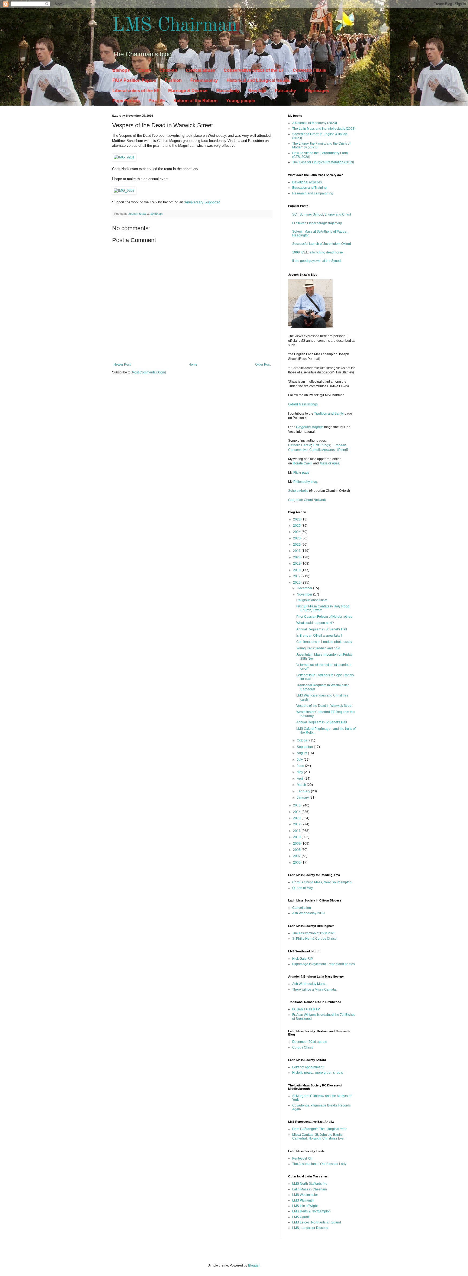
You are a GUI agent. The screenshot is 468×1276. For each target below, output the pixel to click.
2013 (297, 818)
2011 (297, 831)
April (300, 778)
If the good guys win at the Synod (316, 261)
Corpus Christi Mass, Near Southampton (322, 882)
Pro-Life (156, 100)
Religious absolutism (311, 600)
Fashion (173, 80)
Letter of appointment (307, 1067)
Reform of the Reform (195, 100)
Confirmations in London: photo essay (324, 642)
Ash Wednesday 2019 (308, 913)
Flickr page (301, 472)
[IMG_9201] (124, 157)
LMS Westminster (305, 1195)
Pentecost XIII (302, 1158)
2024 (297, 532)
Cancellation (301, 908)
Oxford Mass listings (303, 404)
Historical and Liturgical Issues (258, 80)
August (302, 753)
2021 (297, 551)
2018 (297, 570)
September (305, 747)
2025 (297, 526)
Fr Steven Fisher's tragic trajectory (317, 223)
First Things (321, 445)
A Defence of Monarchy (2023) (314, 123)
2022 (297, 544)
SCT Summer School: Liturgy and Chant (321, 214)
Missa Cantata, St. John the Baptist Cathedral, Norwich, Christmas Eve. (318, 1136)
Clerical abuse (200, 70)
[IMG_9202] (124, 190)
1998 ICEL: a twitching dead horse (317, 252)
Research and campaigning (312, 193)
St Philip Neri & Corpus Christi (314, 938)
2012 (297, 824)
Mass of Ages (329, 463)
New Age (257, 90)
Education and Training (309, 188)
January (303, 797)
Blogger (253, 1265)
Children (168, 70)
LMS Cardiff (301, 1217)
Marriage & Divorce (187, 90)
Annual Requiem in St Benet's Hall (321, 629)
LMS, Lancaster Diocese (310, 1228)
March (302, 785)
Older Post (263, 364)
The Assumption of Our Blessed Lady (319, 1164)
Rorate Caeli (302, 463)
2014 (297, 812)
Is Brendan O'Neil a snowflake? (319, 635)
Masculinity (227, 90)
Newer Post (122, 364)
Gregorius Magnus (309, 427)
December (305, 588)
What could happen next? (315, 623)
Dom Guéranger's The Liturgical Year (319, 1129)
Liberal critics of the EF (136, 90)
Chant (144, 70)
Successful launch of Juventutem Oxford (321, 244)
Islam (303, 80)
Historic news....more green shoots (317, 1073)
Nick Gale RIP (302, 959)
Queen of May (302, 888)
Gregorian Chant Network (307, 500)
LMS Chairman (174, 25)
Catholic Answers (322, 450)
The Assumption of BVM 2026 (314, 933)
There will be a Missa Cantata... (315, 989)
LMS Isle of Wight (305, 1206)
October (303, 740)
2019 (297, 563)
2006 (297, 862)
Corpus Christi (302, 1047)
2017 (297, 576)
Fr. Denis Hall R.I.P (306, 1009)
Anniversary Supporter (202, 202)
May (300, 772)
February (304, 791)
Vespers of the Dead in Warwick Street (324, 706)
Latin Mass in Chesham (309, 1189)
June (301, 766)
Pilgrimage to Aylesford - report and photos (323, 964)
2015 (297, 805)
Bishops (121, 70)
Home (192, 364)
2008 (297, 850)
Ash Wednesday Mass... (309, 984)
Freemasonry (204, 80)
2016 (297, 582)
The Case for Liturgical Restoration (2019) (323, 162)
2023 (297, 538)
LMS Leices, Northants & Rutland (316, 1222)
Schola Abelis (298, 491)
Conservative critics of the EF (254, 70)
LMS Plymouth (303, 1200)
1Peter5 (342, 450)
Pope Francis (126, 100)
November (305, 594)
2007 (297, 856)
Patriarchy (285, 90)
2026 (297, 519)
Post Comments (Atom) (149, 372)
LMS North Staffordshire (309, 1184)
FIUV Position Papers (134, 80)
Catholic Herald (299, 445)
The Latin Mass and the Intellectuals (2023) (324, 129)
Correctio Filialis (309, 70)
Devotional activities (307, 182)
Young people (240, 100)
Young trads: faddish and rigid (318, 648)
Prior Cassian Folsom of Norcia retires (324, 617)
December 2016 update (309, 1042)
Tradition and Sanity (329, 413)
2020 (297, 557)
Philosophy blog (305, 482)
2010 (297, 837)
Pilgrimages (317, 90)
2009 (297, 843)
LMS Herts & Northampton (311, 1211)
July (300, 759)
